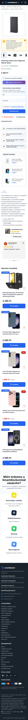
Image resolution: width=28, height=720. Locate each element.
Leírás (4, 191)
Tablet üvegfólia (5, 619)
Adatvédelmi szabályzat (7, 653)
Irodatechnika (4, 626)
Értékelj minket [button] (17, 236)
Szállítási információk (6, 649)
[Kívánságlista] (22, 2)
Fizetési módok (5, 651)
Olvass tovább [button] (18, 256)
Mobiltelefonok (4, 632)
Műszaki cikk (4, 628)
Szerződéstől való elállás (7, 666)
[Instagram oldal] (6, 675)
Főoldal (3, 6)
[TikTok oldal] (10, 675)
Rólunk (3, 646)
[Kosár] (25, 2)
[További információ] (25, 40)
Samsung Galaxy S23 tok (16, 9)
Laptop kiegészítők (5, 615)
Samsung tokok (5, 9)
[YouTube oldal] (14, 675)
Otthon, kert (4, 639)
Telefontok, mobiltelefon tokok (13, 6)
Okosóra (3, 630)
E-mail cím (5, 100)
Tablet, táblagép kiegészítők (8, 621)
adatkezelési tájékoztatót (17, 106)
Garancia (3, 664)
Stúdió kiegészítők (5, 635)
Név (4, 94)
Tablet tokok (4, 617)
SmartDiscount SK (5, 668)
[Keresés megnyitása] (18, 2)
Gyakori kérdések (5, 662)
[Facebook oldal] (2, 675)
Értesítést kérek (14, 111)
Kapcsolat (3, 657)
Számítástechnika (5, 624)
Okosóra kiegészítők (6, 613)
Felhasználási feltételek (7, 655)
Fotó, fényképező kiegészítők (8, 637)
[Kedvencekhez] (24, 288)
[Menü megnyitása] (2, 2)
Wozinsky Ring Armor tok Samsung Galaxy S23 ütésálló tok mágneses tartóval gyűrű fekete (13, 294)
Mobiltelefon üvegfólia (6, 608)
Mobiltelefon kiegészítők (7, 611)
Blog (2, 659)
